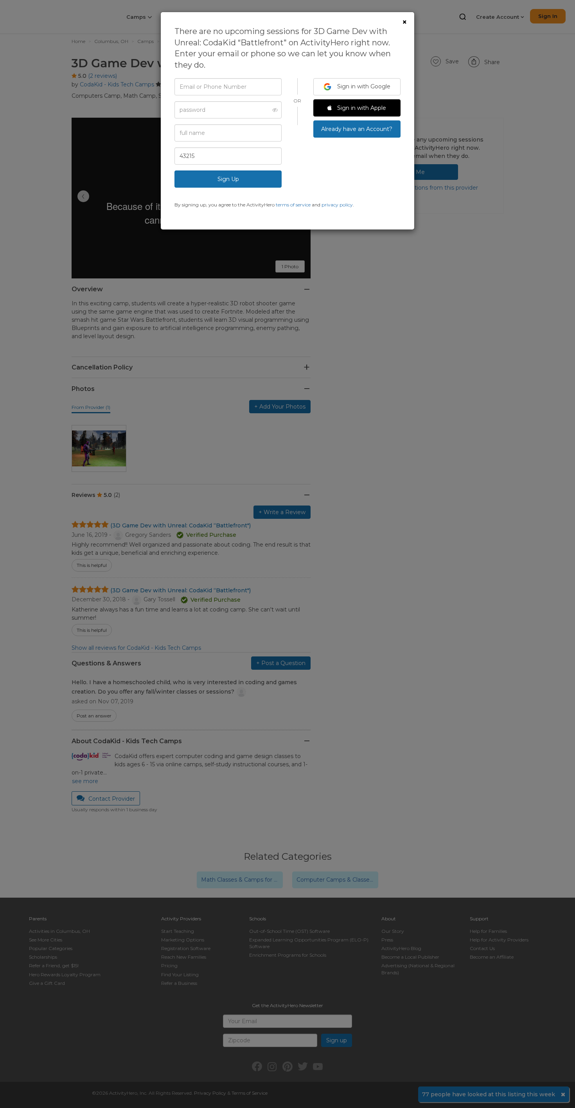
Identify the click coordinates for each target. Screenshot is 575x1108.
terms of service (293, 205)
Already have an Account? (356, 129)
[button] (273, 110)
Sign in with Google (363, 86)
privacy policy (337, 205)
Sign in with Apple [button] (361, 107)
